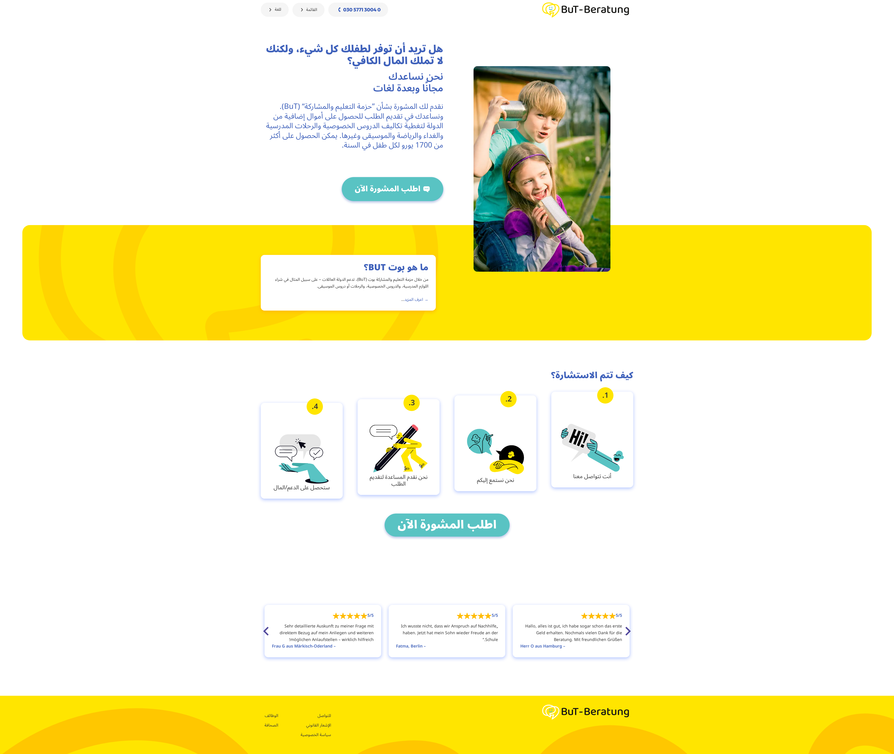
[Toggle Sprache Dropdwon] (270, 10)
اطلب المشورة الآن (387, 189)
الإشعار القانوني (318, 725)
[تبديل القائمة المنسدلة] (302, 10)
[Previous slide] (627, 631)
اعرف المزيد (413, 299)
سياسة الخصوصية (316, 735)
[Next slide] (266, 631)
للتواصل (324, 716)
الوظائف (271, 716)
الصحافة (271, 725)
